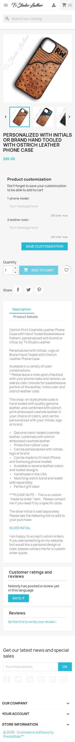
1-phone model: (18, 198)
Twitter (18, 679)
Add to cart (39, 270)
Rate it (18, 598)
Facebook (7, 679)
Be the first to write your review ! (32, 622)
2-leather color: (18, 220)
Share (18, 290)
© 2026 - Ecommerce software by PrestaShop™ (28, 734)
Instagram (64, 679)
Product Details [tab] (25, 317)
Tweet (28, 290)
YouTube (41, 679)
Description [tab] (21, 309)
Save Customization (44, 246)
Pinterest (39, 290)
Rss (29, 679)
